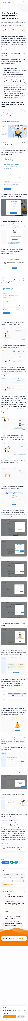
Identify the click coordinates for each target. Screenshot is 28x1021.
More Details (21, 1016)
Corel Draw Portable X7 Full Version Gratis (14, 897)
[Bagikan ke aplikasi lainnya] (20, 862)
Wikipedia (15, 50)
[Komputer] (8, 908)
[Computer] (8, 901)
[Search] (23, 2)
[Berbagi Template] (9, 915)
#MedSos (4, 856)
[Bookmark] (26, 2)
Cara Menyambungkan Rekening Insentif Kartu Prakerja (12, 822)
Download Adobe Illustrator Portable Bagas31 (14, 910)
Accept (9, 1016)
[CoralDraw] (8, 894)
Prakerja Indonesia (14, 121)
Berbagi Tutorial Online (9, 2)
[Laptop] (12, 908)
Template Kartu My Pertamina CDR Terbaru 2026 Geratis (14, 924)
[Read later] (22, 30)
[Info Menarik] (16, 921)
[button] (5, 862)
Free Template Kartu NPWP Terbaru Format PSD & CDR (14, 917)
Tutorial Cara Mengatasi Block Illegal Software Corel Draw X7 (14, 904)
